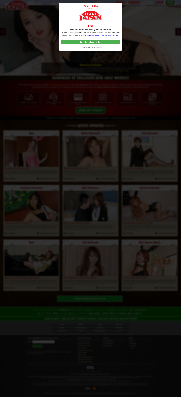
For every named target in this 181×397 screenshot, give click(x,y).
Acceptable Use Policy (101, 35)
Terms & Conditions (88, 35)
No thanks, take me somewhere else (90, 47)
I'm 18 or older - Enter (90, 42)
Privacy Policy (114, 35)
